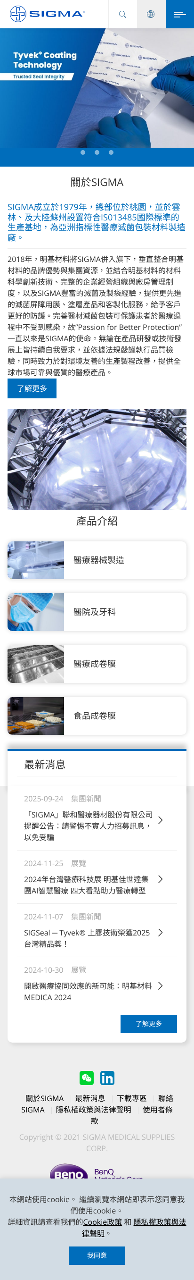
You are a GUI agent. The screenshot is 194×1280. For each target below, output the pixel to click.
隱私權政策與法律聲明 (93, 1109)
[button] (83, 152)
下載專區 (132, 1098)
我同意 (97, 1255)
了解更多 (32, 388)
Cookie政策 (102, 1222)
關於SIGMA (44, 1098)
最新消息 (90, 1098)
